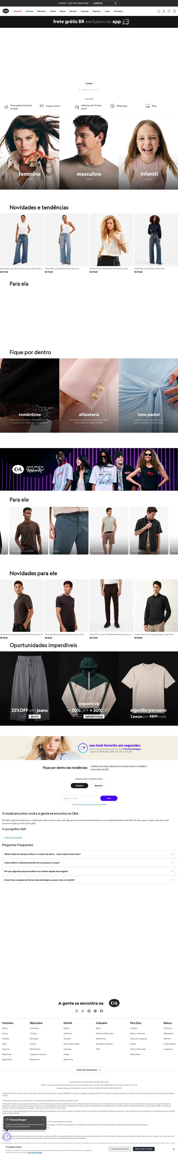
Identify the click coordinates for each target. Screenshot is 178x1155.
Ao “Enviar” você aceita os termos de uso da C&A (89, 804)
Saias (4, 1044)
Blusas (5, 1028)
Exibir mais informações (87, 1070)
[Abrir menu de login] (163, 11)
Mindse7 (73, 11)
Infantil (53, 11)
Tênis (98, 1049)
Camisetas (34, 1028)
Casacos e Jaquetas (138, 1038)
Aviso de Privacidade (34, 1153)
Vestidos (5, 1038)
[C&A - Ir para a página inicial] (5, 11)
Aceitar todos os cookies (143, 1149)
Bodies (66, 1028)
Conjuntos (68, 1033)
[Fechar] (173, 1149)
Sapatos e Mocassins (104, 1033)
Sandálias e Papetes (104, 1044)
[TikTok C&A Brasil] (82, 1011)
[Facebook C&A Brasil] (101, 1011)
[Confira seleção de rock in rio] (89, 489)
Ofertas (17, 11)
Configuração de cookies (120, 1149)
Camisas (33, 1033)
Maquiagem (168, 1033)
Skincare (167, 1038)
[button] (158, 11)
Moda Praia (6, 1054)
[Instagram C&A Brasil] (76, 1011)
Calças (5, 1033)
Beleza (62, 11)
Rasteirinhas (101, 1038)
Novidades (118, 11)
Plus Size (135, 1023)
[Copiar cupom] (115, 3)
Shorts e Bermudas (71, 1044)
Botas (98, 1028)
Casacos (5, 1049)
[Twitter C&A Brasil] (95, 1011)
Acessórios (168, 1049)
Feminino (29, 11)
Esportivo (97, 11)
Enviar (109, 798)
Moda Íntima (7, 1059)
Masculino (41, 11)
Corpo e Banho (170, 1044)
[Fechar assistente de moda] (43, 1120)
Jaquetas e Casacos (38, 1054)
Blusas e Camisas (137, 1033)
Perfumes (168, 1028)
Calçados (85, 11)
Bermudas (34, 1038)
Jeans (107, 11)
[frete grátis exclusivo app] (89, 27)
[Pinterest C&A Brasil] (89, 1011)
